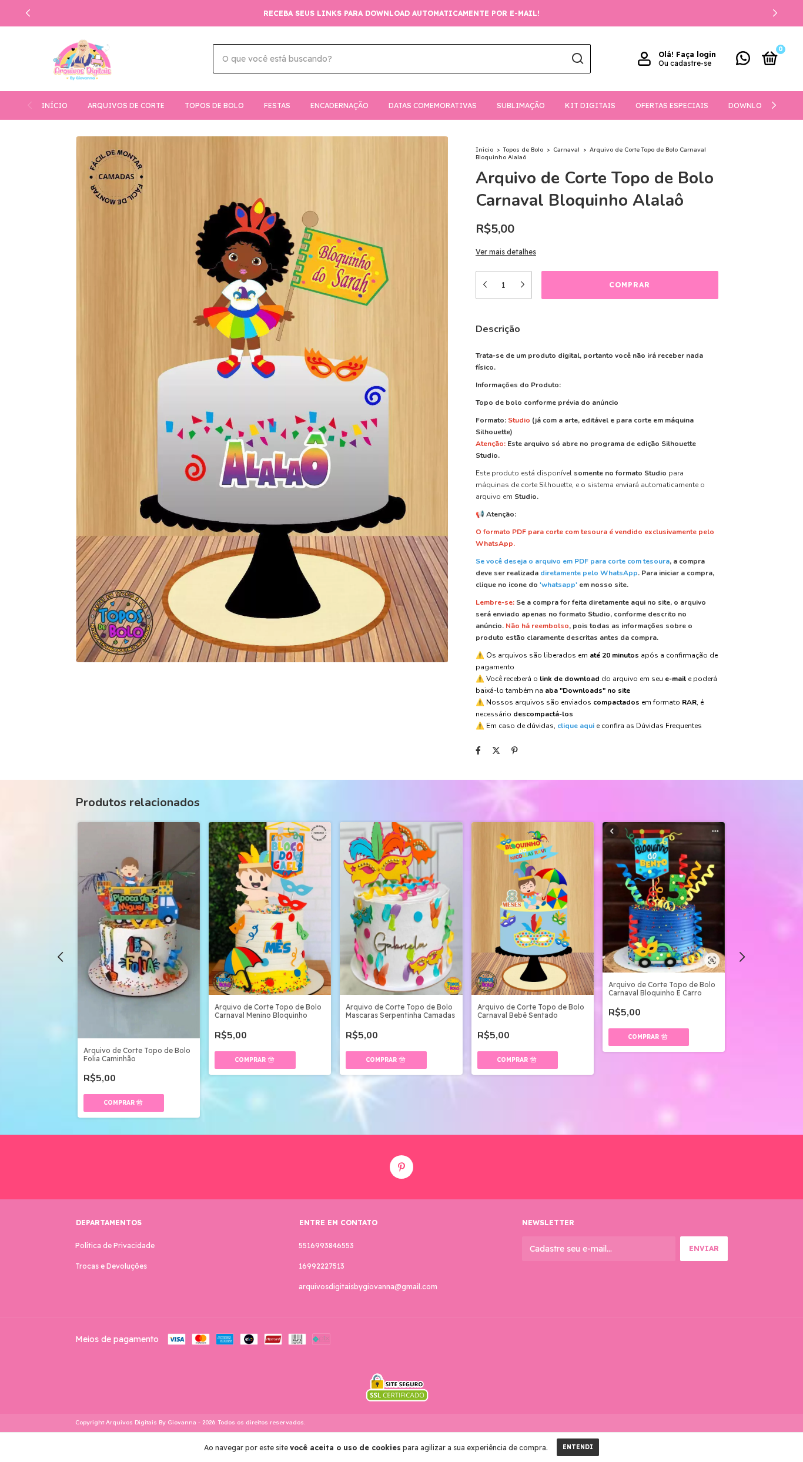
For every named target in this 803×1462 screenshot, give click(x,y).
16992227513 (321, 1266)
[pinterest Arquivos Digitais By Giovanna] (401, 1167)
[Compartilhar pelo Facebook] (478, 751)
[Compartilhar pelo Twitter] (496, 751)
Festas (277, 105)
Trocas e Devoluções (111, 1266)
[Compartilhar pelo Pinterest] (514, 751)
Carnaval (566, 149)
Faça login (696, 54)
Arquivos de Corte (126, 105)
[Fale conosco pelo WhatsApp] (743, 61)
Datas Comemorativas (433, 105)
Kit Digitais (590, 105)
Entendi (578, 1447)
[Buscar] (577, 58)
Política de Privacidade (115, 1245)
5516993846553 (326, 1245)
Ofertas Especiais (671, 105)
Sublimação (521, 105)
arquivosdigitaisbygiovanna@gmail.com (368, 1286)
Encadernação (339, 105)
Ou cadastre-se (684, 63)
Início (54, 105)
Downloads (752, 105)
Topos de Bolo (214, 105)
